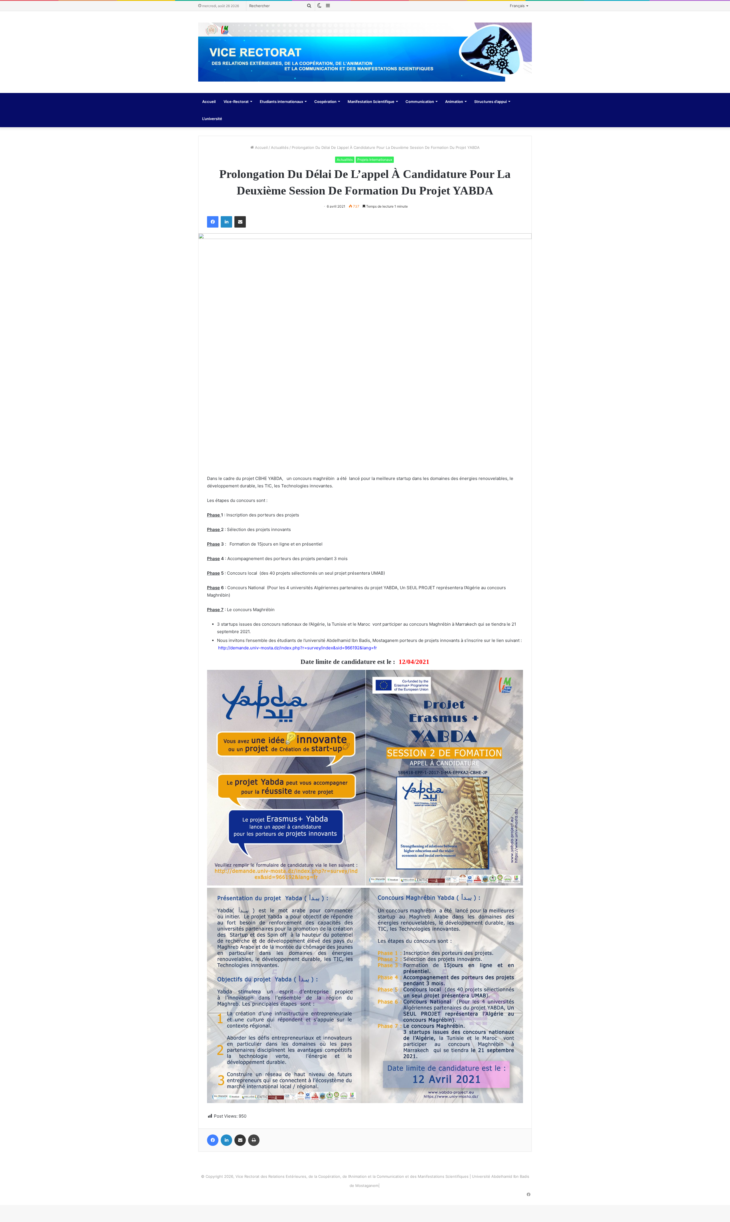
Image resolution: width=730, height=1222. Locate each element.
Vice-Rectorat (236, 101)
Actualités (280, 147)
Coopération (325, 101)
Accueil (209, 101)
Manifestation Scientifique (371, 101)
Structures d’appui (490, 101)
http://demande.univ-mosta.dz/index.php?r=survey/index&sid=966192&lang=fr (297, 647)
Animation (454, 101)
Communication (419, 101)
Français (517, 5)
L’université (212, 118)
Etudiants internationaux (281, 101)
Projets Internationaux (374, 159)
